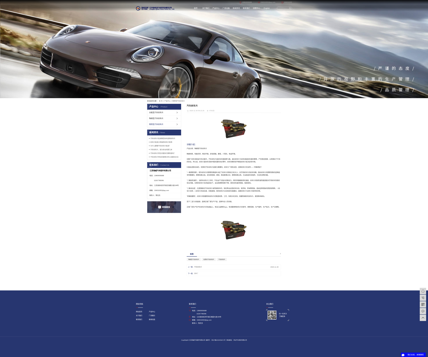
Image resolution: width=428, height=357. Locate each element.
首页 (196, 8)
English (267, 8)
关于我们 (205, 8)
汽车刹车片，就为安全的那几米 (161, 149)
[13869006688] (423, 298)
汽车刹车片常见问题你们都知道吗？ (162, 153)
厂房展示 (152, 315)
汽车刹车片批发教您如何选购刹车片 (162, 138)
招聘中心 (256, 8)
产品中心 (216, 8)
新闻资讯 (236, 8)
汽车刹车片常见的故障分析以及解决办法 (164, 157)
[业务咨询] (423, 291)
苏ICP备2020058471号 (218, 340)
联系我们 (246, 8)
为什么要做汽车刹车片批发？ (160, 146)
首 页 (161, 101)
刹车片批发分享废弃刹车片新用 (161, 142)
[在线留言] (423, 311)
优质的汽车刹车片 (208, 259)
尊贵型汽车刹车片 (178, 101)
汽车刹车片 (221, 259)
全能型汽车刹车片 (156, 112)
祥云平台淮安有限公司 (240, 340)
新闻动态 (152, 319)
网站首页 (139, 312)
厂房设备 (226, 8)
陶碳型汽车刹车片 (156, 118)
